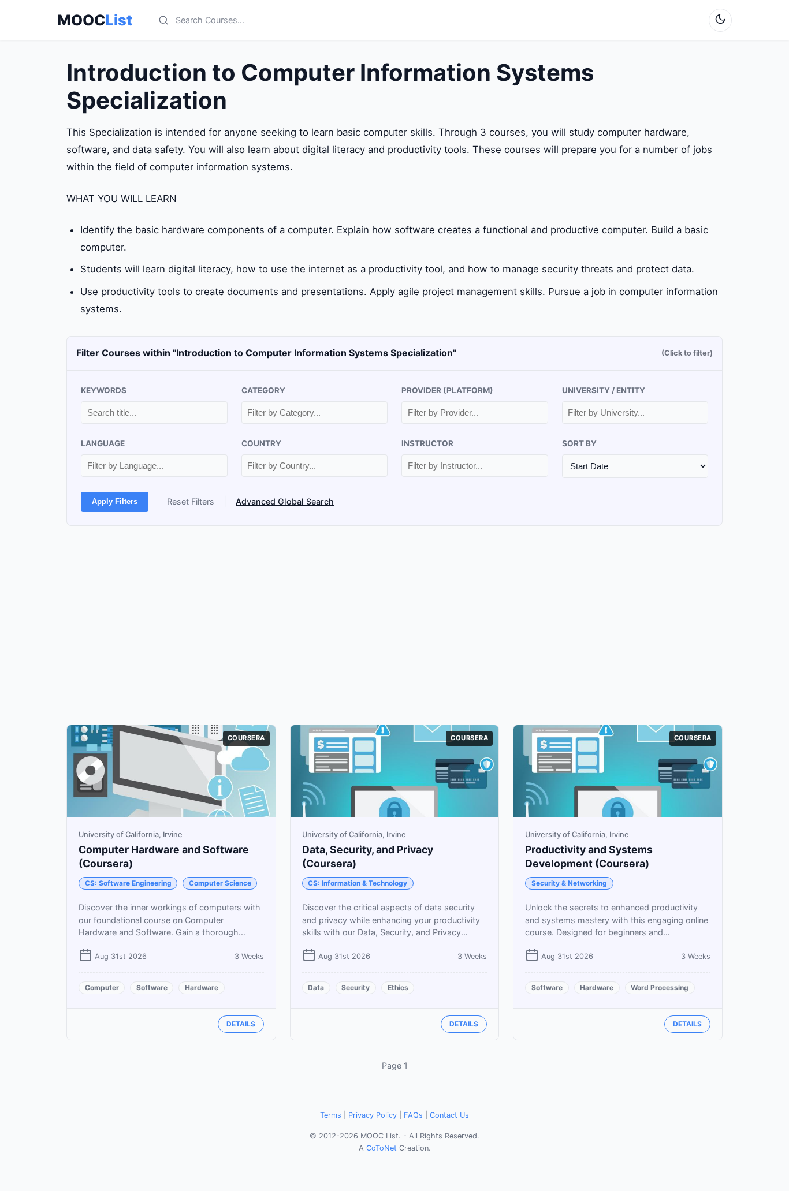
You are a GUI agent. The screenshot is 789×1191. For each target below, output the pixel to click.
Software (152, 987)
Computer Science (220, 883)
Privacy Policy (372, 1115)
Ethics (398, 987)
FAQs (413, 1115)
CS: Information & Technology (357, 883)
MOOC (94, 20)
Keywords (103, 390)
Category (263, 390)
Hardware (201, 987)
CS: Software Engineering (128, 883)
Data (316, 987)
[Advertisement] (394, 625)
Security (355, 987)
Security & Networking (569, 883)
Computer (102, 987)
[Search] (163, 20)
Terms (330, 1115)
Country (261, 443)
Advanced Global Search (285, 501)
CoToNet (381, 1148)
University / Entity (603, 390)
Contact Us (449, 1115)
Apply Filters (114, 501)
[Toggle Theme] (720, 20)
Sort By (579, 443)
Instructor (427, 443)
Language (103, 443)
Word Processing (659, 987)
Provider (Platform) (447, 390)
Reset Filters (190, 501)
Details (240, 1024)
